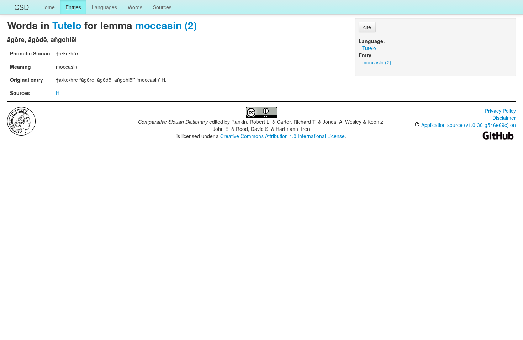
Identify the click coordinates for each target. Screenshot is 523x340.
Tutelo (66, 25)
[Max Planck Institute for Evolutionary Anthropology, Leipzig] (21, 120)
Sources (162, 7)
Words (135, 7)
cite (367, 27)
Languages (104, 7)
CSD (21, 7)
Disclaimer (504, 117)
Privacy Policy (500, 110)
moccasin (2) (166, 25)
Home (48, 7)
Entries (73, 7)
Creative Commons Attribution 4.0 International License (282, 135)
